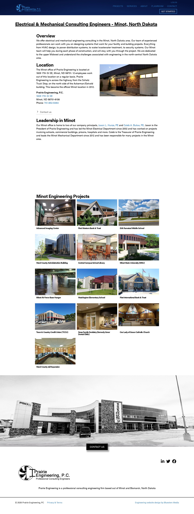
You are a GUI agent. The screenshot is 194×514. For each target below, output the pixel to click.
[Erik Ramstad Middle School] (139, 214)
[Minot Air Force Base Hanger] (55, 283)
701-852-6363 (51, 102)
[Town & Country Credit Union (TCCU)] (55, 318)
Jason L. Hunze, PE (108, 125)
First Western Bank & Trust (89, 228)
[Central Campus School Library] (97, 247)
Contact (172, 6)
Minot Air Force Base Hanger (48, 297)
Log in (174, 2)
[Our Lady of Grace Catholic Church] (139, 314)
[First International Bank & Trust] (139, 283)
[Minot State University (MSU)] (139, 247)
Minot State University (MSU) (132, 262)
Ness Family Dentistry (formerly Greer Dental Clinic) (94, 333)
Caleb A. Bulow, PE (134, 125)
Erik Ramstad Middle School (132, 228)
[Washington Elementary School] (97, 283)
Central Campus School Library (91, 262)
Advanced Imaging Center (47, 228)
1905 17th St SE (44, 95)
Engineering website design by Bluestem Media (157, 502)
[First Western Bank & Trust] (97, 212)
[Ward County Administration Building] (55, 247)
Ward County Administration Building (52, 262)
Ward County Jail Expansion (48, 366)
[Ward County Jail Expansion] (55, 351)
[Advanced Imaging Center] (55, 214)
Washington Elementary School (91, 297)
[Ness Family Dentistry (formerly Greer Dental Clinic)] (97, 323)
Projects (118, 6)
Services (132, 6)
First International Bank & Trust (133, 297)
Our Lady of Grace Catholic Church (135, 332)
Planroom (157, 6)
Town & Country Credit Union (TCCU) (52, 332)
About (144, 6)
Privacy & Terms (54, 502)
